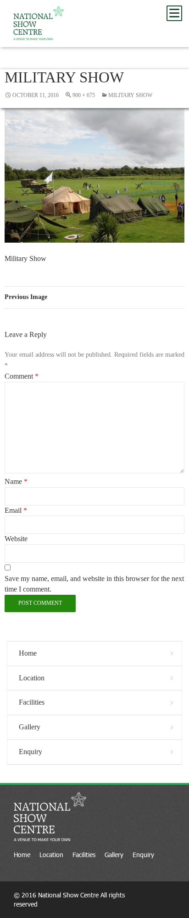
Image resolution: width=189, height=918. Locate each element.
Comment (22, 376)
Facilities (31, 702)
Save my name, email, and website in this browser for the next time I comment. (94, 584)
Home (28, 653)
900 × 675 (83, 95)
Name (16, 481)
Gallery (29, 727)
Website (16, 539)
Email (16, 510)
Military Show (130, 95)
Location (31, 678)
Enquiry (30, 751)
